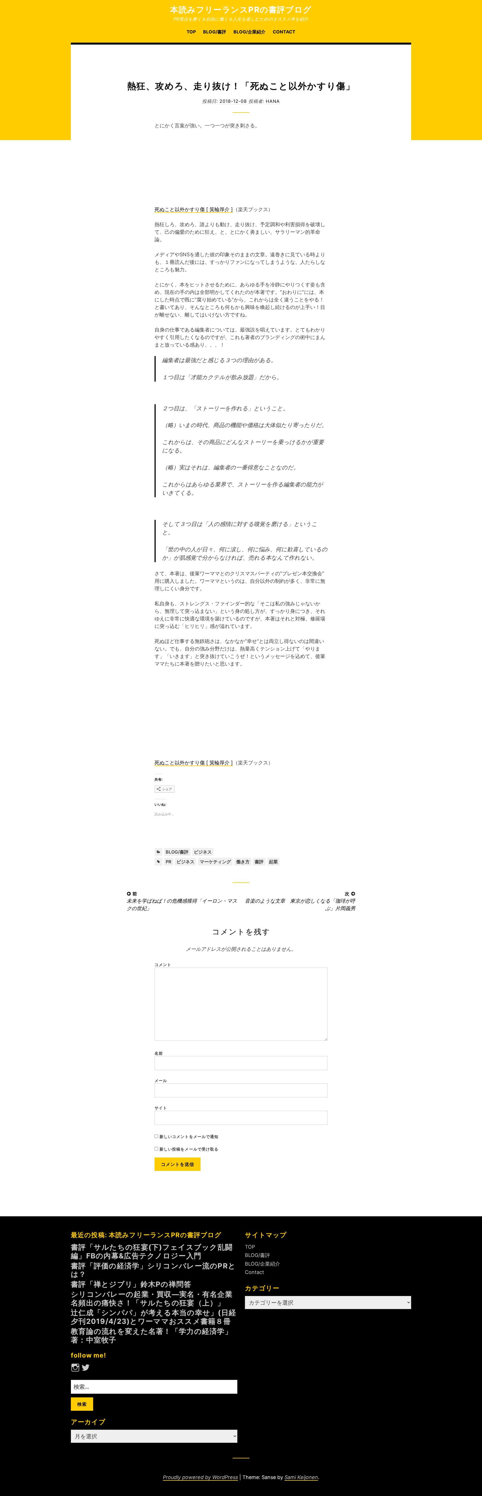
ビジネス (203, 852)
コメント (163, 964)
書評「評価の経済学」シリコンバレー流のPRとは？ (153, 1270)
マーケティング (215, 861)
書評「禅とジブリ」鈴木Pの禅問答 (131, 1284)
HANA (273, 101)
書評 (259, 861)
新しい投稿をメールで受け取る (189, 1149)
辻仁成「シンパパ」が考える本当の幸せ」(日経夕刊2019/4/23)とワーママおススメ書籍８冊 (153, 1317)
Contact (284, 32)
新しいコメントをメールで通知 (189, 1136)
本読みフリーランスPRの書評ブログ (241, 9)
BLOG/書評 (214, 32)
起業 (273, 861)
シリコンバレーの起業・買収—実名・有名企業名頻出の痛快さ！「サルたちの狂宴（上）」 (152, 1298)
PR (168, 861)
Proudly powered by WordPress (200, 1477)
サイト (161, 1107)
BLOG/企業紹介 (249, 32)
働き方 (243, 861)
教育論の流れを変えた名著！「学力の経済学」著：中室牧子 (151, 1335)
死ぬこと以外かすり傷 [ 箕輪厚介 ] (194, 209)
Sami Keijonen (301, 1477)
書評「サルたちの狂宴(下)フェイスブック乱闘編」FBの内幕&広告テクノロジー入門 (152, 1251)
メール (161, 1080)
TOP (191, 32)
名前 (159, 1053)
